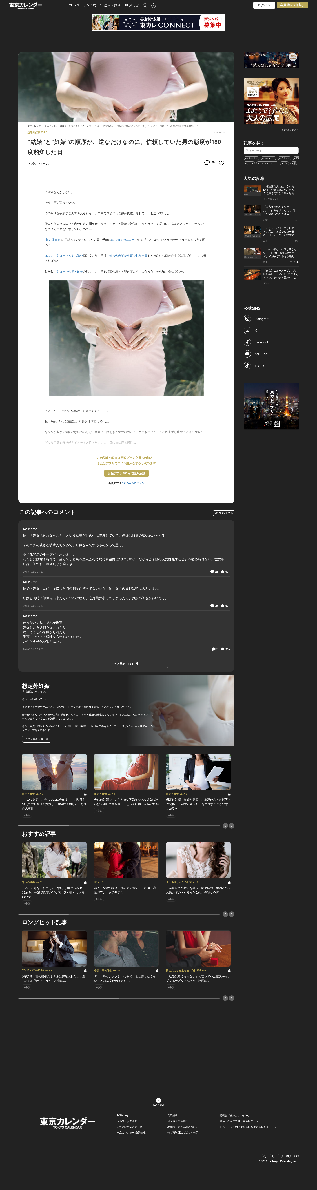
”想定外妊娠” (53, 239)
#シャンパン (268, 158)
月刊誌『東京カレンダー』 (235, 1115)
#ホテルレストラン (267, 163)
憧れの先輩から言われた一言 (128, 255)
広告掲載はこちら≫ (290, 129)
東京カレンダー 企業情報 (131, 1132)
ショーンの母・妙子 (70, 271)
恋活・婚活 (112, 5)
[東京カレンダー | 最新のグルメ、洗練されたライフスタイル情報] (39, 5)
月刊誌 (133, 5)
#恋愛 (297, 158)
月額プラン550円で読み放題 (126, 473)
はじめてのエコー (123, 239)
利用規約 (172, 1115)
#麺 (294, 163)
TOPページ (123, 1115)
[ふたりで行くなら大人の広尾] (271, 100)
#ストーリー (251, 158)
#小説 (284, 163)
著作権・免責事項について (182, 1126)
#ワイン (249, 163)
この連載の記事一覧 (36, 739)
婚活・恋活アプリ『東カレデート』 (240, 1121)
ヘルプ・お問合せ (127, 1121)
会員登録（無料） (292, 5)
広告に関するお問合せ (129, 1126)
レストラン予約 (84, 5)
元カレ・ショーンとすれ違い (64, 255)
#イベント (284, 158)
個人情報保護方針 (177, 1121)
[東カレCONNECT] (158, 22)
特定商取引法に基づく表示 (182, 1132)
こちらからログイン (132, 483)
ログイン (264, 5)
